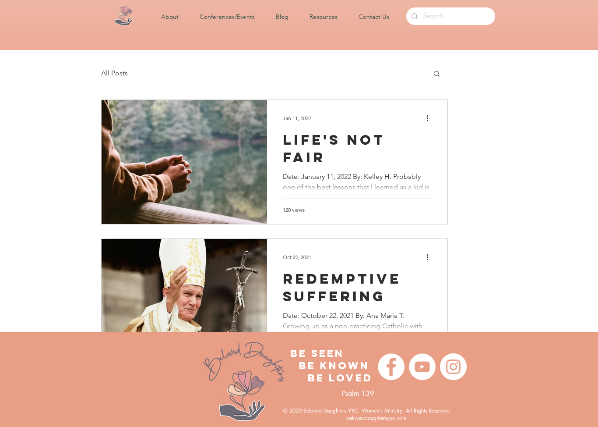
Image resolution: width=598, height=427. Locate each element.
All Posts (114, 73)
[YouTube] (422, 366)
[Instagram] (453, 366)
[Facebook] (391, 366)
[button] (176, 16)
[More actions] (430, 118)
